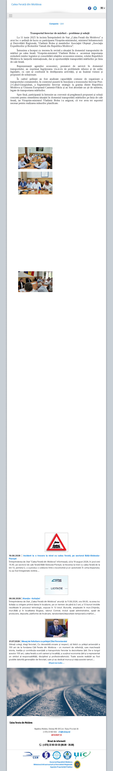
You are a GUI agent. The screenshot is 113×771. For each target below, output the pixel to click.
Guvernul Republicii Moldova (61, 762)
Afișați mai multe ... (56, 663)
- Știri (56, 24)
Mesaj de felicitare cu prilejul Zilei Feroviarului (44, 641)
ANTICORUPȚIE (56, 735)
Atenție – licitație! (31, 598)
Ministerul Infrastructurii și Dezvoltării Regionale (53, 764)
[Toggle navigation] (10, 15)
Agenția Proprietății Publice (61, 767)
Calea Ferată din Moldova (26, 4)
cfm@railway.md (64, 732)
